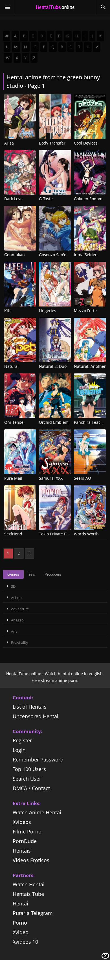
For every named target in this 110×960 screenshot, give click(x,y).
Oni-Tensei (14, 422)
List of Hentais (30, 706)
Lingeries (47, 310)
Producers (53, 574)
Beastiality (19, 642)
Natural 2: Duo (53, 366)
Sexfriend (13, 534)
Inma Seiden (86, 254)
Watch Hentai (29, 884)
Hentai (20, 903)
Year (32, 574)
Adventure (20, 608)
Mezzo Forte (85, 310)
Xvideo (20, 932)
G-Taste (46, 198)
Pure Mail (13, 478)
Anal (14, 631)
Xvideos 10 (25, 941)
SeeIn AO (82, 478)
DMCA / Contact (31, 788)
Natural (11, 366)
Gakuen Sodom (88, 198)
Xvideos (22, 821)
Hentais (22, 850)
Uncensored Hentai (35, 716)
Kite (8, 310)
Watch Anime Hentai (37, 812)
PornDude (25, 841)
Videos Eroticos (31, 860)
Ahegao (17, 620)
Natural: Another (90, 366)
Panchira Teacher (90, 422)
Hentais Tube (28, 893)
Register (22, 740)
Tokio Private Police (57, 534)
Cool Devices (86, 143)
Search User (27, 778)
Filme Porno (27, 831)
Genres (13, 574)
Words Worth (86, 534)
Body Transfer (52, 143)
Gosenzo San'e (52, 254)
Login (19, 749)
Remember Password (38, 759)
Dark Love (13, 198)
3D (13, 586)
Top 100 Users (29, 769)
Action (16, 597)
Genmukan (14, 254)
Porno (20, 922)
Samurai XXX (51, 478)
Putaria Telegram (33, 913)
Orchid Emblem (54, 422)
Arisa (9, 143)
